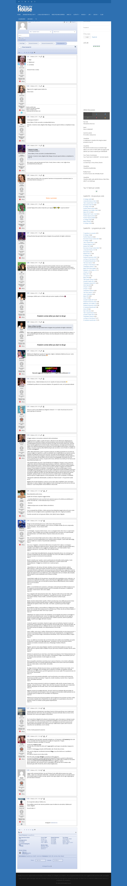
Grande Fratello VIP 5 (88, 300)
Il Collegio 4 (86, 235)
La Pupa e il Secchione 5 (89, 318)
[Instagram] (34, 1)
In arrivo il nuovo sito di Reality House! (93, 173)
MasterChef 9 (86, 246)
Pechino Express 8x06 (89, 217)
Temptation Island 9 (88, 316)
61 (24, 52)
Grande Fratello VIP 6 (88, 314)
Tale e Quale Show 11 (89, 242)
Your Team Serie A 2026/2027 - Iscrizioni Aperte (95, 157)
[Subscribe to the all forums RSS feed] (19, 832)
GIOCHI (95, 14)
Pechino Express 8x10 (89, 208)
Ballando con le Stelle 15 (89, 303)
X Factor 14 (86, 272)
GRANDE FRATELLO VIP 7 (29, 14)
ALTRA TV (76, 14)
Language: (49, 860)
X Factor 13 (86, 287)
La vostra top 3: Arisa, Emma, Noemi (92, 162)
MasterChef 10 (87, 253)
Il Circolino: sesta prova (89, 135)
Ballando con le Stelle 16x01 (90, 210)
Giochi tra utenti (87, 133)
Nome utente (86, 21)
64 (30, 52)
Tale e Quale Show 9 (88, 313)
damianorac (54, 822)
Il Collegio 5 (86, 240)
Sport (84, 127)
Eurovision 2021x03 (88, 205)
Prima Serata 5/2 (60, 43)
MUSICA (83, 14)
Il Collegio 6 (86, 255)
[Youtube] (31, 1)
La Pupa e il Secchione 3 (89, 264)
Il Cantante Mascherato (89, 307)
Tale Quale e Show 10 (89, 279)
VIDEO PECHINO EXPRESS (58, 14)
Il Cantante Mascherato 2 (90, 261)
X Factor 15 (86, 289)
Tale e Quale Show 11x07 (90, 203)
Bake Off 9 (86, 296)
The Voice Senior (87, 263)
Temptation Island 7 (88, 266)
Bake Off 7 (86, 274)
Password (86, 27)
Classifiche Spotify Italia (89, 168)
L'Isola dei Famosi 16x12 (89, 201)
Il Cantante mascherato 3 (90, 320)
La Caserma (86, 276)
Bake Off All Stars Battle (89, 268)
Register (74, 22)
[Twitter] (18, 1)
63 (28, 52)
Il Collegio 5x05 (87, 219)
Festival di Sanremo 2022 (90, 257)
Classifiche (86, 138)
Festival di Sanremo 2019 (47, 43)
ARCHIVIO (30, 19)
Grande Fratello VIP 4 (88, 281)
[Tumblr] (28, 1)
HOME (19, 14)
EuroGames (86, 252)
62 (26, 52)
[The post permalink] (41, 57)
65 (32, 52)
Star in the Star (87, 311)
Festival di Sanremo (33, 43)
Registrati (94, 37)
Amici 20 (85, 309)
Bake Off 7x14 (87, 212)
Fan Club (85, 122)
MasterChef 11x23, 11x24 (90, 214)
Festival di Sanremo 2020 (90, 305)
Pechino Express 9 (88, 244)
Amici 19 (85, 298)
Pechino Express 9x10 (89, 216)
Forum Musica (87, 160)
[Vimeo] (25, 1)
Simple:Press (47, 866)
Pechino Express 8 (88, 237)
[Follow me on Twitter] (21, 112)
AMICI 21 (69, 14)
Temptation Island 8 (88, 290)
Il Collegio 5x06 (87, 223)
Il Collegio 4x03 (87, 206)
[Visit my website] (21, 824)
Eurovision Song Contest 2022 (91, 248)
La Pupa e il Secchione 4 (89, 259)
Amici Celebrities (87, 294)
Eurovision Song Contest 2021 (91, 239)
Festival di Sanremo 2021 (90, 301)
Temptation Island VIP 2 (89, 283)
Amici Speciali (87, 285)
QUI (53, 373)
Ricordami (87, 34)
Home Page (22, 43)
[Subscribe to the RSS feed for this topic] (75, 46)
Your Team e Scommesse (90, 155)
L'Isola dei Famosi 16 (88, 250)
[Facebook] (22, 1)
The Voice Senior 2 (88, 292)
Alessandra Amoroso (89, 123)
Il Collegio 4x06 (87, 199)
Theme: (32, 860)
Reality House (87, 172)
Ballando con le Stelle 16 (89, 270)
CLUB (101, 14)
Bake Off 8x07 (87, 221)
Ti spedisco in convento (89, 233)
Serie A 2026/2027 (88, 129)
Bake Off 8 (86, 277)
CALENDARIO (21, 19)
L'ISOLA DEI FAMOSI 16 (43, 14)
